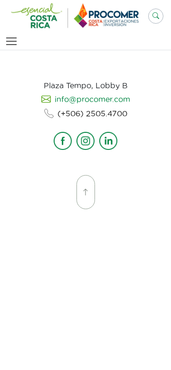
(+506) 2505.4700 (92, 113)
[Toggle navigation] (13, 41)
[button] (155, 16)
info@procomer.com (92, 99)
